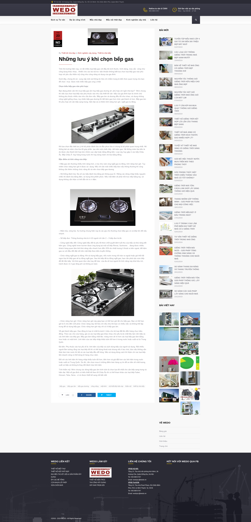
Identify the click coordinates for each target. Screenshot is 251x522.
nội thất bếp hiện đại (116, 386)
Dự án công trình (77, 20)
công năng (95, 386)
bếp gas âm (71, 386)
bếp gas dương (83, 386)
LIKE (69, 395)
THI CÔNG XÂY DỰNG (98, 482)
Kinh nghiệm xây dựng (87, 53)
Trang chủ (163, 446)
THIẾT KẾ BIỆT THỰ (58, 469)
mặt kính (104, 386)
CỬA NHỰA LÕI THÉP (59, 482)
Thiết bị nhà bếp (104, 53)
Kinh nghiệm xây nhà (136, 20)
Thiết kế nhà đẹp (68, 53)
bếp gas (62, 386)
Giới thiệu (163, 441)
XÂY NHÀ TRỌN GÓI (97, 485)
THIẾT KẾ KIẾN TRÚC (97, 480)
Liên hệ (153, 20)
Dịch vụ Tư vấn (58, 20)
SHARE (86, 394)
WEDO (63, 518)
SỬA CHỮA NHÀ (57, 485)
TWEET (106, 394)
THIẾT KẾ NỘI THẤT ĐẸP (60, 471)
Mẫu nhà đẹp (96, 20)
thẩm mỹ (128, 386)
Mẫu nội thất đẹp (114, 20)
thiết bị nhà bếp (138, 386)
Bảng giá (163, 431)
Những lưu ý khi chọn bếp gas (96, 59)
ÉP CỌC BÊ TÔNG (57, 480)
